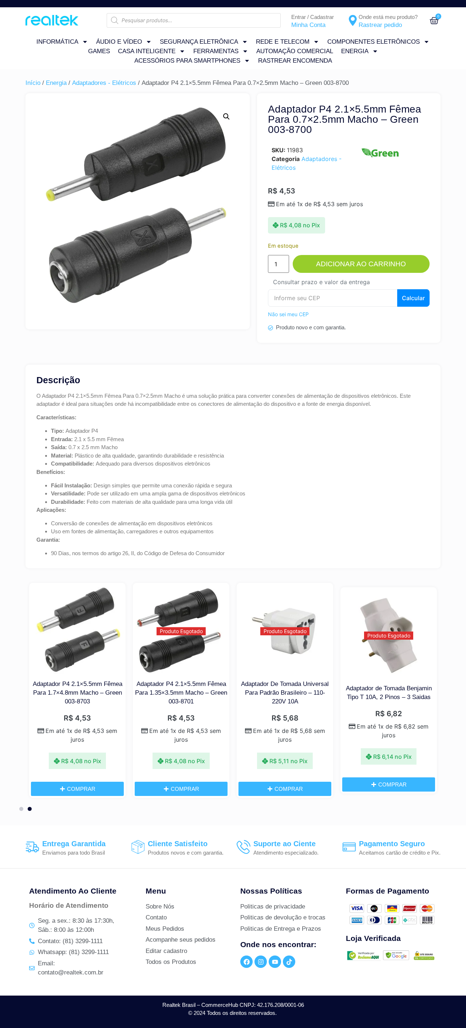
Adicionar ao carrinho (361, 264)
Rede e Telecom (282, 41)
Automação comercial (294, 51)
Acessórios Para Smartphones (187, 60)
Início (32, 82)
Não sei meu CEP (288, 314)
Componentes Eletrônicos (373, 41)
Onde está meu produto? (388, 17)
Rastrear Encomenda (295, 60)
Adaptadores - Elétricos (104, 82)
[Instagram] (260, 962)
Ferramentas (215, 51)
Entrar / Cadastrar (312, 17)
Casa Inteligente (146, 51)
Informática (57, 41)
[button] (226, 116)
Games (99, 51)
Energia (354, 51)
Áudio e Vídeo (119, 41)
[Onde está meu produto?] (352, 20)
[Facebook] (246, 962)
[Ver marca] (380, 157)
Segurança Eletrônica (199, 41)
